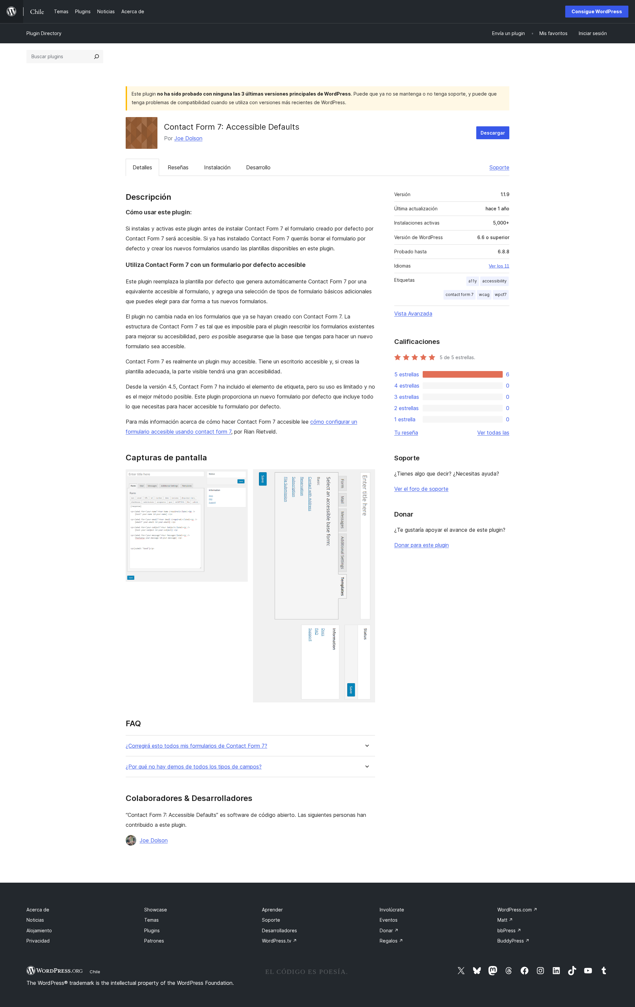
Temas (151, 920)
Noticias (35, 920)
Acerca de (37, 909)
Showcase (155, 909)
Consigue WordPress (597, 11)
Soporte (499, 167)
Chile (95, 971)
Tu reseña (406, 432)
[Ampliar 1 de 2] (238, 478)
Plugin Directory (44, 33)
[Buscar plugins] (96, 56)
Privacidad (38, 941)
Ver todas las (493, 432)
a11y (472, 280)
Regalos (391, 941)
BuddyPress (513, 941)
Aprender (272, 909)
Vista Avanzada (413, 313)
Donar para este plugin (421, 545)
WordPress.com (517, 909)
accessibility (494, 280)
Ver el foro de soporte (421, 488)
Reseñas (178, 167)
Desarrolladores (279, 930)
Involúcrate (392, 909)
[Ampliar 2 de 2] (366, 478)
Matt (505, 920)
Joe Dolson (188, 138)
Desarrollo (258, 167)
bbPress (509, 930)
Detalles (142, 167)
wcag (484, 294)
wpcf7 (501, 294)
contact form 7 (459, 294)
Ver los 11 (499, 266)
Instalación (217, 167)
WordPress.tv (279, 941)
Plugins (152, 930)
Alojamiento (39, 930)
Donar (389, 930)
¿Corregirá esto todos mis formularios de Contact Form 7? (196, 746)
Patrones (154, 941)
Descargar (493, 133)
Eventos (389, 920)
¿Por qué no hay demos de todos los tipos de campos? (194, 767)
